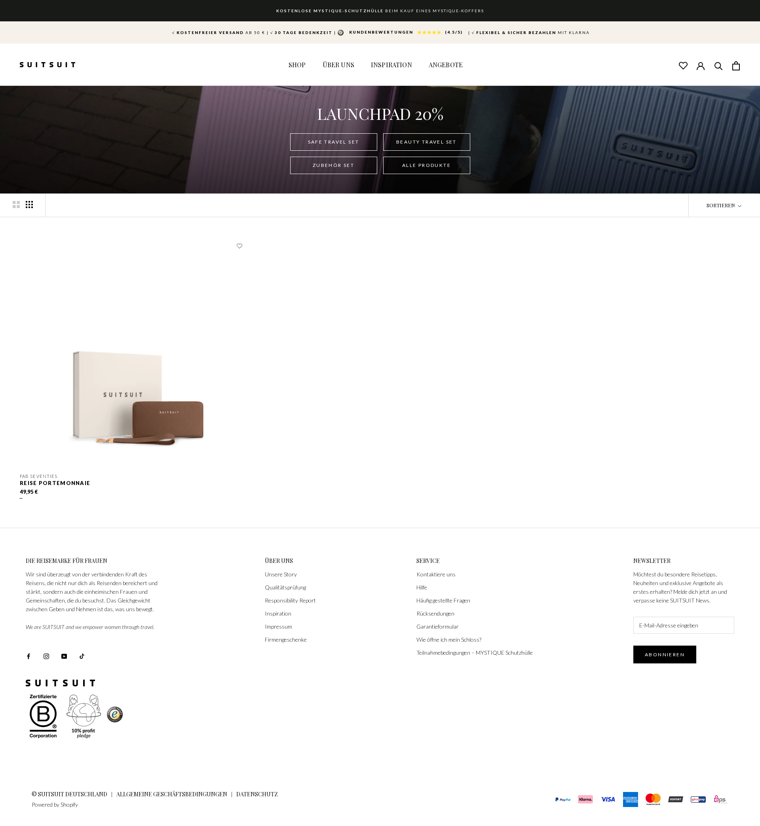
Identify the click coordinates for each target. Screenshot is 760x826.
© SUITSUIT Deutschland (69, 794)
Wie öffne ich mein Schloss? (448, 639)
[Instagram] (46, 655)
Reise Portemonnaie (55, 483)
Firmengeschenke (286, 639)
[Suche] (718, 65)
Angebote (446, 65)
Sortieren (721, 205)
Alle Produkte (426, 165)
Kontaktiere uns (436, 574)
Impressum (278, 626)
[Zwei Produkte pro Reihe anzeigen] (16, 204)
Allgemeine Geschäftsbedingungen (171, 794)
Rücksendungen (435, 613)
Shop (297, 65)
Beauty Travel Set (426, 142)
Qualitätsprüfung (285, 587)
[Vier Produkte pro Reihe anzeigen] (29, 204)
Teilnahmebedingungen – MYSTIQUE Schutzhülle (474, 652)
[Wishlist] (683, 65)
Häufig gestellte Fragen (443, 600)
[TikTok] (82, 655)
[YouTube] (64, 655)
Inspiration (391, 65)
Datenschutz (257, 794)
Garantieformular (437, 626)
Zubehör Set (333, 165)
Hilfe (421, 587)
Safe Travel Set (333, 142)
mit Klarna (531, 32)
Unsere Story (281, 574)
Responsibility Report (290, 600)
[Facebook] (28, 655)
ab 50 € (218, 32)
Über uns (338, 65)
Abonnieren (665, 654)
